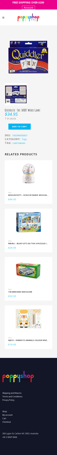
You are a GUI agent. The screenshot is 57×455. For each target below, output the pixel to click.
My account (7, 415)
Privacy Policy (8, 400)
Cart (4, 418)
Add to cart (19, 126)
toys (24, 139)
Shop (4, 411)
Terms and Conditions (12, 396)
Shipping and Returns (11, 393)
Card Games (19, 143)
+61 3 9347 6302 (9, 437)
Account (28, 7)
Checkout (6, 422)
